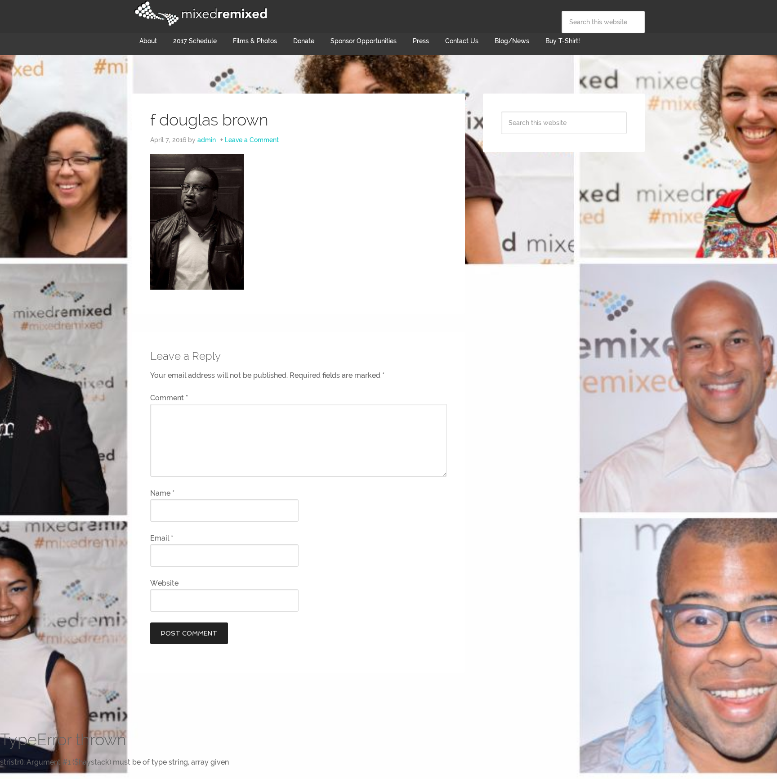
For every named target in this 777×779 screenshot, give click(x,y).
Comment (169, 398)
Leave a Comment (252, 139)
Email (161, 538)
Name (162, 493)
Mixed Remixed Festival (199, 13)
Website (164, 583)
